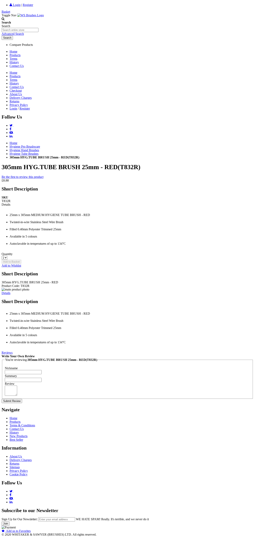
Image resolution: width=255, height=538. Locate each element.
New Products (18, 436)
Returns (14, 101)
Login (16, 5)
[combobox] (20, 30)
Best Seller (16, 439)
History (14, 62)
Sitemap (15, 467)
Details (6, 293)
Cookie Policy (18, 474)
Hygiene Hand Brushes (24, 150)
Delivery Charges (21, 97)
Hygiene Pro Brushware (25, 146)
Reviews (7, 352)
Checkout (16, 90)
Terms (13, 58)
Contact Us (17, 66)
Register (28, 5)
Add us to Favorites (18, 531)
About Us (16, 94)
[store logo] (30, 15)
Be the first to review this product (22, 177)
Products (15, 55)
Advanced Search (13, 33)
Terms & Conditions (22, 425)
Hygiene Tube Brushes (24, 153)
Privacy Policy (19, 105)
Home (13, 51)
